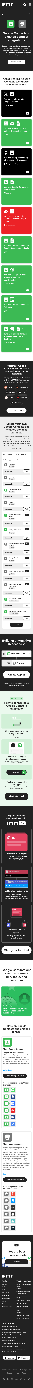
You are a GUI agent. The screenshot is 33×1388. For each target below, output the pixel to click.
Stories (4, 1287)
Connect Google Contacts (15, 1076)
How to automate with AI (9, 1326)
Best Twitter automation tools (11, 1329)
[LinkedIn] (8, 1379)
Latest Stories (8, 1323)
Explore (5, 1281)
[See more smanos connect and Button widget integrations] (9, 1194)
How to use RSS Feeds (9, 1337)
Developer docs (7, 1306)
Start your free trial (16, 950)
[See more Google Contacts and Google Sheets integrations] (9, 1097)
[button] (30, 4)
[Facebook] (4, 1379)
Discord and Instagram (23, 1284)
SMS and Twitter (21, 1303)
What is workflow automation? (11, 1335)
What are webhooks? (8, 1340)
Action (12, 466)
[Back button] (2, 14)
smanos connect (16, 36)
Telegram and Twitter (23, 1315)
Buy (4, 1174)
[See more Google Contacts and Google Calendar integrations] (9, 1103)
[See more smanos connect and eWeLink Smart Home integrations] (9, 1221)
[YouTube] (16, 1379)
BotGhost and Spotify (23, 1300)
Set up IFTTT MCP (16, 410)
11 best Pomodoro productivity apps (13, 1343)
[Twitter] (21, 1379)
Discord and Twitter (22, 1318)
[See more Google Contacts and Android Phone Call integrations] (9, 1124)
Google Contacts (15, 33)
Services (4, 1284)
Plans (3, 1304)
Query (12, 518)
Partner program (25, 1370)
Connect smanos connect (15, 1179)
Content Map (6, 1298)
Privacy (17, 1373)
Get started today (16, 62)
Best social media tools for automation (14, 1351)
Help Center (5, 1295)
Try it (26, 471)
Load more (16, 625)
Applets (4, 1289)
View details (8, 471)
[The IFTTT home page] (7, 4)
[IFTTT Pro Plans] (27, 515)
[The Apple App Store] (9, 1358)
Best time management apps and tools (14, 1332)
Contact (9, 1373)
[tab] (4, 454)
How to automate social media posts (13, 1349)
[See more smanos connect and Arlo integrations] (9, 1228)
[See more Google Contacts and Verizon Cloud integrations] (9, 1110)
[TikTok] (25, 1379)
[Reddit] (29, 1379)
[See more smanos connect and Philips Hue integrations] (9, 1207)
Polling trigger (14, 600)
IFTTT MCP (5, 1292)
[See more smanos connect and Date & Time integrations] (9, 1214)
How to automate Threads (10, 1346)
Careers (15, 1370)
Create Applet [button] (16, 674)
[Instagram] (12, 1379)
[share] (30, 14)
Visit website (7, 1070)
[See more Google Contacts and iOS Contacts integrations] (9, 1090)
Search (4, 1301)
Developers (6, 1370)
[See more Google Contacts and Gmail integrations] (9, 1117)
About (24, 1373)
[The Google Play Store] (23, 1358)
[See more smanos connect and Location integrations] (9, 1200)
